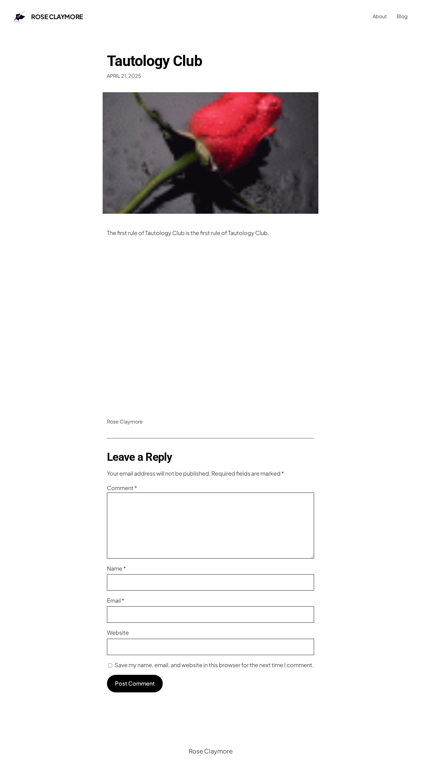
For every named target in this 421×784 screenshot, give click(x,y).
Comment (122, 487)
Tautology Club (154, 60)
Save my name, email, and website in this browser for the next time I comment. (214, 664)
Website (118, 632)
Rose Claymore (57, 16)
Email (116, 600)
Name (116, 568)
